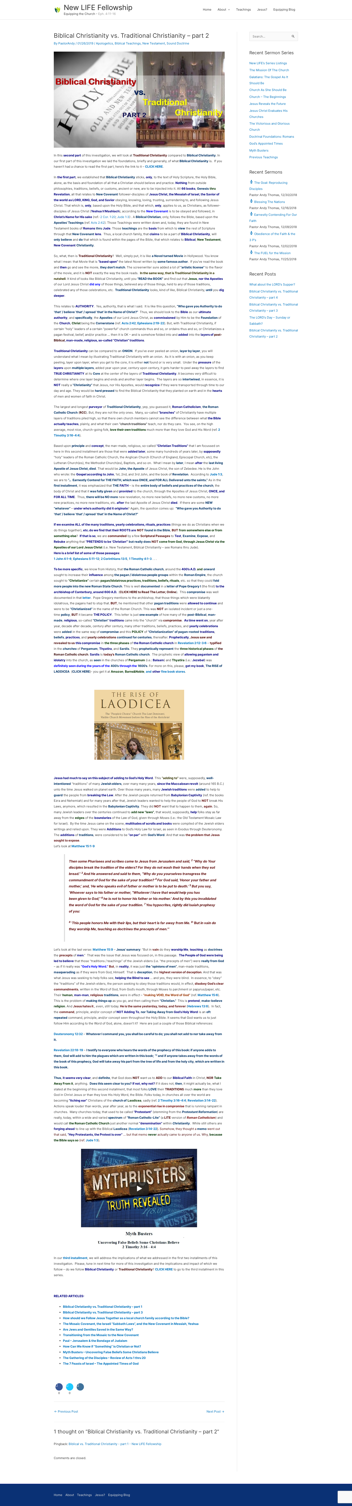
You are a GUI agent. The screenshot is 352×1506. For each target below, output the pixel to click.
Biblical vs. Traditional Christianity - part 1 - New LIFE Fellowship (115, 1444)
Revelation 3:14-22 (202, 1100)
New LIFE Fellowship (98, 7)
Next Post (215, 1411)
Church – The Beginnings (267, 97)
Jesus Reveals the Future (267, 104)
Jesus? (262, 9)
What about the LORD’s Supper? (272, 284)
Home (207, 9)
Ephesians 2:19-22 (150, 323)
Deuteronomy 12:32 (68, 1034)
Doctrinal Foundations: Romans (271, 136)
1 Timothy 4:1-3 (140, 559)
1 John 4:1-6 (63, 559)
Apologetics (104, 43)
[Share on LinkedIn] (80, 1389)
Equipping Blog (284, 9)
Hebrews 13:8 (198, 1006)
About (222, 9)
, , (148, 671)
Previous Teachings (263, 157)
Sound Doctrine (178, 43)
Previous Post (66, 1411)
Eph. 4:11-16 (107, 14)
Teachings (243, 9)
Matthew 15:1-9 (83, 846)
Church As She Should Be (268, 90)
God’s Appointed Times (266, 143)
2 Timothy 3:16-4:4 (172, 1100)
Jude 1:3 (123, 217)
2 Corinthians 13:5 (114, 559)
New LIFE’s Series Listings (268, 63)
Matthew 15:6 (208, 995)
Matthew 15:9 (103, 949)
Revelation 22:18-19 (68, 1050)
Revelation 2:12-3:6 (192, 643)
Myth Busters (258, 150)
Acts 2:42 (97, 223)
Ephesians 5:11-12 (86, 559)
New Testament (153, 43)
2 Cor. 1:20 (108, 217)
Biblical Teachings (128, 43)
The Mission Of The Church (269, 70)
